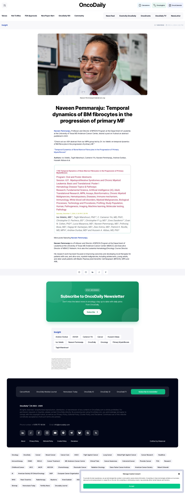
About (23, 441)
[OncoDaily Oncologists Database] (154, 5)
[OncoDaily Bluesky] (79, 433)
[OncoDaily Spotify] (63, 433)
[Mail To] (86, 272)
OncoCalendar (177, 5)
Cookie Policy (61, 441)
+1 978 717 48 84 (38, 425)
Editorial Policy (48, 441)
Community (79, 16)
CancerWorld (25, 392)
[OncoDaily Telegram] (71, 433)
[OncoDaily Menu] (4, 5)
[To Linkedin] (92, 272)
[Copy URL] (79, 272)
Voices (4, 16)
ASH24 (75, 337)
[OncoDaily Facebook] (39, 433)
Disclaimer (74, 441)
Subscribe (91, 312)
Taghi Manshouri (62, 347)
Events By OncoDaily (127, 16)
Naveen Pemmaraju (75, 342)
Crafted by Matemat (157, 441)
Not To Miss (16, 16)
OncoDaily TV (160, 16)
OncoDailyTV (122, 392)
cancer (100, 337)
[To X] (99, 272)
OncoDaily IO (89, 392)
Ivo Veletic (60, 342)
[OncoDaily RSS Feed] (96, 433)
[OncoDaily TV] (55, 433)
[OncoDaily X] (31, 433)
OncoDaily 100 (64, 16)
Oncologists (161, 5)
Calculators (146, 5)
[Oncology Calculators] (140, 5)
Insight (5, 25)
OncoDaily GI (105, 392)
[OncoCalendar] (170, 5)
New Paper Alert (47, 16)
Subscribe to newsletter (148, 392)
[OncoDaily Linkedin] (22, 433)
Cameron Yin (88, 337)
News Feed (110, 16)
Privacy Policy (34, 441)
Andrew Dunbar (62, 337)
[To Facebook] (106, 272)
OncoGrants (146, 16)
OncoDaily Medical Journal (46, 392)
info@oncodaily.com (62, 425)
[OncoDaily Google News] (87, 433)
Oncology (104, 342)
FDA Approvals (31, 16)
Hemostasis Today (70, 392)
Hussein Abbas (113, 337)
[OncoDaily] (92, 5)
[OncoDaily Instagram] (47, 433)
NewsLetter (176, 16)
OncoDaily (92, 342)
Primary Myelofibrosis (121, 342)
